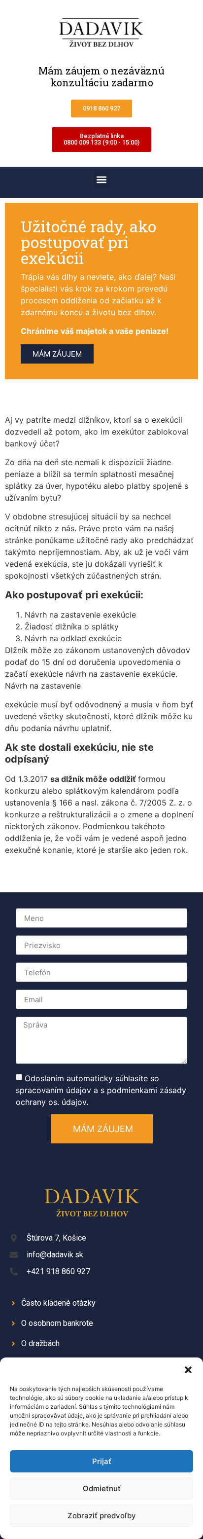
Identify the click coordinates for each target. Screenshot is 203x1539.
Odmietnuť (102, 1488)
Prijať (101, 1461)
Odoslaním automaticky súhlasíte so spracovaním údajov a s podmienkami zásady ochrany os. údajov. (101, 1090)
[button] (188, 1370)
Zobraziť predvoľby (102, 1515)
